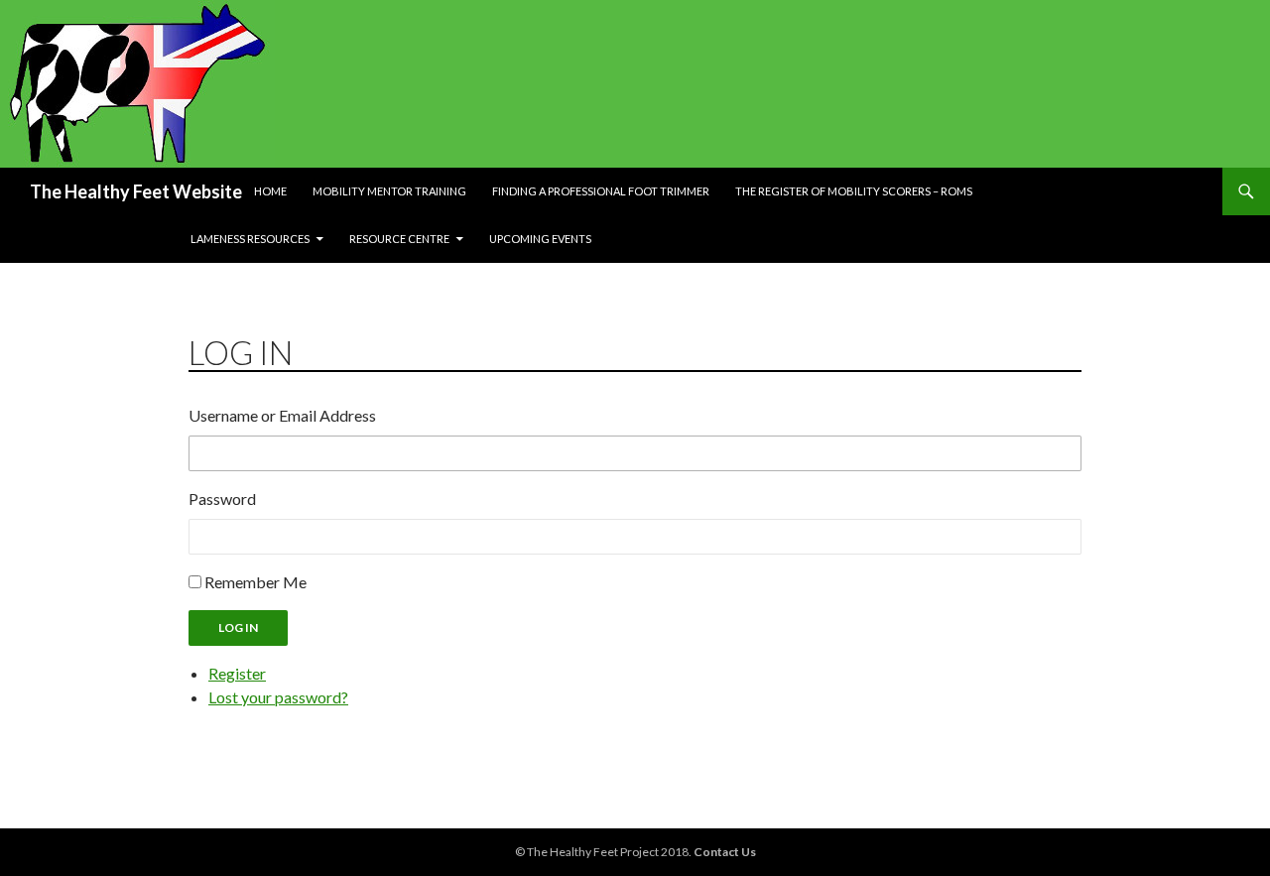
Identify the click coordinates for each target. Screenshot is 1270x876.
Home (270, 191)
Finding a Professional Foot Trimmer (600, 191)
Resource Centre (399, 238)
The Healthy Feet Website (136, 191)
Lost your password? (278, 697)
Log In (238, 627)
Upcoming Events (540, 238)
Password (222, 498)
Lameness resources (250, 238)
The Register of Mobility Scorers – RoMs (853, 191)
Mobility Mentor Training (389, 191)
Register (237, 673)
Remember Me (255, 581)
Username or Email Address (282, 415)
